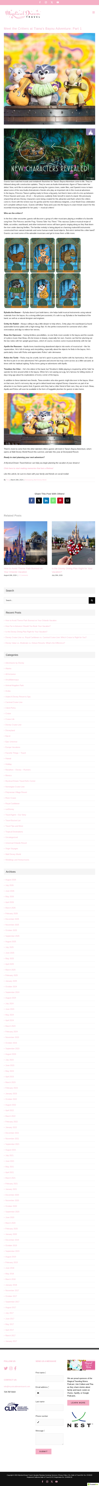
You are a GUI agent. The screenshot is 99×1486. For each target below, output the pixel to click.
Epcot (7, 736)
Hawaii (8, 758)
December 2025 (12, 919)
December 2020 (12, 1195)
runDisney (9, 809)
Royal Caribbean (12, 803)
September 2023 (12, 1048)
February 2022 (11, 1122)
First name (41, 1373)
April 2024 (9, 1020)
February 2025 (11, 975)
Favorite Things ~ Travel (15, 753)
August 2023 (10, 1054)
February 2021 (11, 1183)
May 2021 (9, 1167)
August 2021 (10, 1150)
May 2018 (9, 1274)
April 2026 (9, 902)
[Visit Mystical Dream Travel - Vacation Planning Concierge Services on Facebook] (15, 1368)
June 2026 (9, 891)
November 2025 (12, 925)
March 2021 (10, 1178)
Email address (42, 1387)
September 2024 (12, 992)
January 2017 (11, 1341)
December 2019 (12, 1240)
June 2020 (9, 1217)
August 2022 (10, 1105)
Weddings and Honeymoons (17, 860)
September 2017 (12, 1302)
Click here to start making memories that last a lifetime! (28, 468)
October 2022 (11, 1099)
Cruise (8, 713)
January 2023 (11, 1093)
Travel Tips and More (14, 826)
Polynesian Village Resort (16, 792)
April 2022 (9, 1110)
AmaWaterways (12, 680)
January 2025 (11, 981)
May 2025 (9, 958)
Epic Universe (11, 742)
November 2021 (12, 1138)
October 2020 (11, 1206)
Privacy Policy (62, 1475)
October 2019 (11, 1245)
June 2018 (9, 1268)
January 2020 (11, 1234)
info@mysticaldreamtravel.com (17, 1386)
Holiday (8, 764)
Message (40, 1431)
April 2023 (9, 1076)
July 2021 (9, 1155)
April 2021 (9, 1172)
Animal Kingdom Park (14, 685)
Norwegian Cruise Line (14, 787)
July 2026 (9, 885)
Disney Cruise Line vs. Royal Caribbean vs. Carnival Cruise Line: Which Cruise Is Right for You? (45, 637)
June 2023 (9, 1065)
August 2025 (10, 941)
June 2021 (9, 1161)
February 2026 (11, 913)
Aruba (7, 691)
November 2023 (12, 1037)
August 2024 (10, 998)
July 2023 (9, 1060)
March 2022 (10, 1116)
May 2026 (9, 896)
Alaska (8, 668)
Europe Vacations (12, 747)
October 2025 (11, 930)
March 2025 (10, 970)
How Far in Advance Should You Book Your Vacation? (28, 626)
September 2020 (12, 1212)
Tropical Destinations (14, 832)
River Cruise (10, 798)
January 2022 (11, 1127)
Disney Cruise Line (13, 725)
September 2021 (12, 1144)
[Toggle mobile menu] (93, 12)
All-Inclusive (10, 674)
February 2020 (11, 1229)
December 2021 (12, 1133)
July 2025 (9, 947)
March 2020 (10, 1223)
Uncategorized (11, 837)
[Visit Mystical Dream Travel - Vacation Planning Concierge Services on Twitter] (6, 1368)
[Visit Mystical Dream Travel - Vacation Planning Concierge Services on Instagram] (11, 1368)
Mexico (8, 775)
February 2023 (11, 1088)
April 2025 (9, 964)
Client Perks (10, 708)
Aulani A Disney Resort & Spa (17, 697)
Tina (7, 480)
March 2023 (10, 1082)
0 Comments (23, 575)
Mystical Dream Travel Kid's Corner (20, 781)
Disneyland (29, 480)
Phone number (42, 1416)
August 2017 (10, 1307)
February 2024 (11, 1031)
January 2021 (11, 1189)
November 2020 (12, 1200)
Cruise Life (9, 719)
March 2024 (10, 1026)
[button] (6, 549)
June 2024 (9, 1009)
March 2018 (10, 1279)
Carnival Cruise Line (13, 702)
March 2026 (10, 908)
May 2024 (9, 1015)
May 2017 (9, 1324)
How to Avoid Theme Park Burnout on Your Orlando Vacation (30, 620)
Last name (40, 1401)
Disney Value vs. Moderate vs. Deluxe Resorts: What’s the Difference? (35, 643)
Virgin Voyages (11, 848)
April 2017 (9, 1330)
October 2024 (11, 986)
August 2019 (10, 1257)
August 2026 (10, 880)
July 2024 (9, 1003)
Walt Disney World (40, 480)
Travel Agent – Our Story (15, 815)
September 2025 (12, 936)
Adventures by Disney (14, 663)
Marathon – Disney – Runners (18, 770)
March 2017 (10, 1335)
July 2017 (9, 1313)
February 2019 (11, 1262)
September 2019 (12, 1251)
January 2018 (11, 1285)
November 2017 (12, 1290)
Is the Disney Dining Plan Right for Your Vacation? (26, 632)
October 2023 (11, 1043)
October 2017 (11, 1296)
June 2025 (9, 953)
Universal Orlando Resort (16, 843)
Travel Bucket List (12, 820)
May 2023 (9, 1071)
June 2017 (9, 1319)
